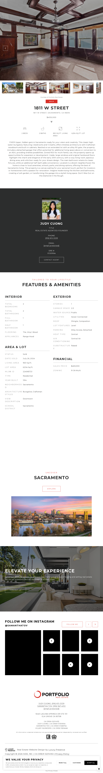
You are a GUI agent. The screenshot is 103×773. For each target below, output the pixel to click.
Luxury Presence (56, 750)
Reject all (62, 763)
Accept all (91, 763)
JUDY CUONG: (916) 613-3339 (51, 704)
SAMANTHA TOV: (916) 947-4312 (51, 706)
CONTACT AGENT (51, 260)
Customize (77, 763)
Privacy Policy (62, 754)
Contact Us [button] (15, 590)
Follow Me (72, 624)
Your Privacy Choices (51, 770)
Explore (51, 489)
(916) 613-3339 (51, 238)
